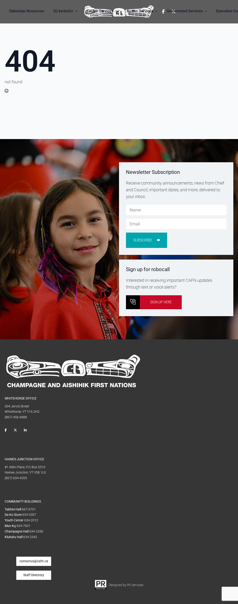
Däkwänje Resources (26, 11)
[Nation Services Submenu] (157, 11)
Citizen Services (100, 11)
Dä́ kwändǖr (63, 11)
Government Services (185, 11)
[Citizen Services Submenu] (117, 11)
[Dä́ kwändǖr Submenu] (77, 11)
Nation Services (140, 11)
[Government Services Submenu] (207, 11)
